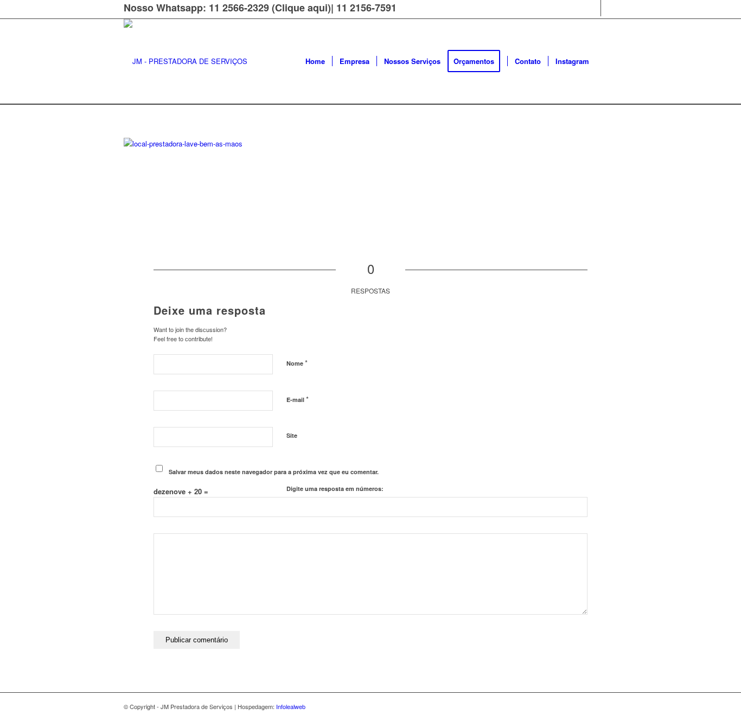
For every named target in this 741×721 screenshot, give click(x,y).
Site (291, 435)
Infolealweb (290, 706)
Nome (297, 363)
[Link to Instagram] (593, 8)
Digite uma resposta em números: (335, 488)
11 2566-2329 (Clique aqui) (270, 8)
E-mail (297, 399)
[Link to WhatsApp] (609, 8)
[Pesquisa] (606, 61)
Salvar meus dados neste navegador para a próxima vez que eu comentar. (274, 472)
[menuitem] (315, 61)
